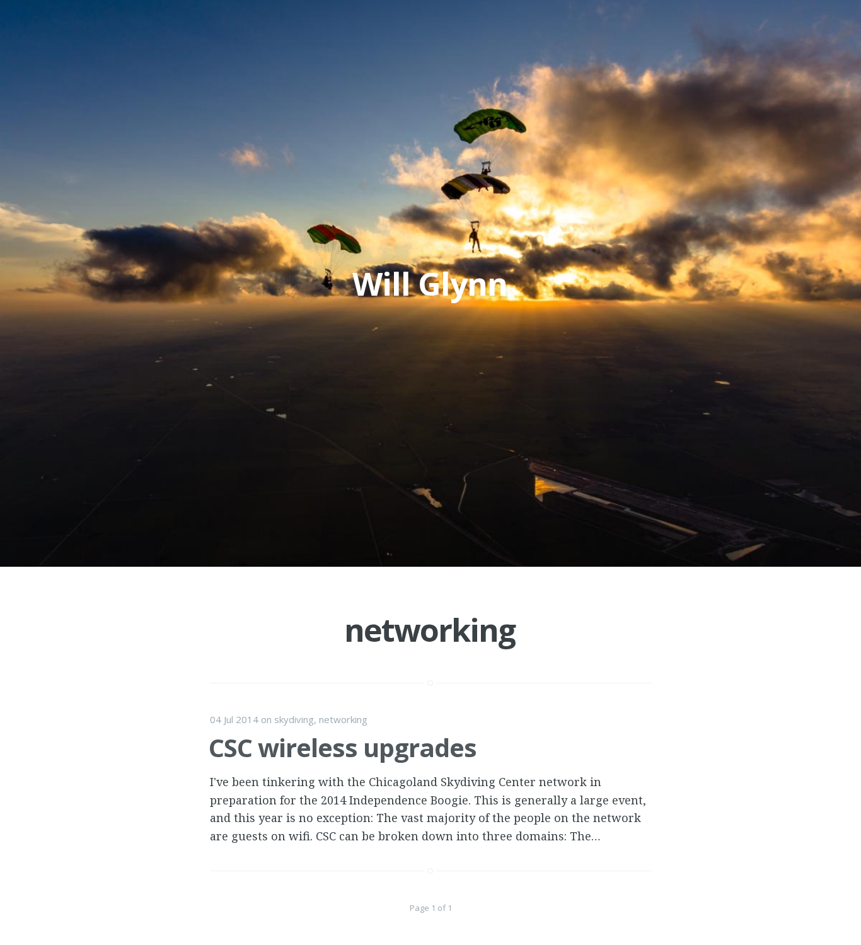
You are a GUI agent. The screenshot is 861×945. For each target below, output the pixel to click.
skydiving (294, 719)
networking (343, 719)
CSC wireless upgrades (343, 747)
